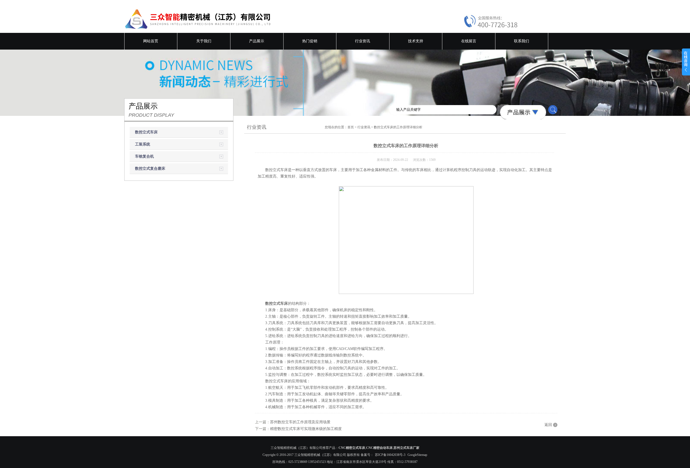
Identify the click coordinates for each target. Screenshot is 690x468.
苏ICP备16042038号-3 (390, 455)
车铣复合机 (144, 156)
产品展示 (256, 41)
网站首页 (150, 41)
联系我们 (521, 41)
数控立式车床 (146, 132)
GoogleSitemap (417, 455)
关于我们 (203, 41)
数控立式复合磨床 (150, 169)
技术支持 (415, 41)
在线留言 (468, 41)
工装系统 (142, 144)
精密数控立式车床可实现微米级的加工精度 (306, 429)
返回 (548, 425)
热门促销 (309, 41)
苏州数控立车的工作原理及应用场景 (300, 422)
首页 (350, 127)
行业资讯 (362, 41)
